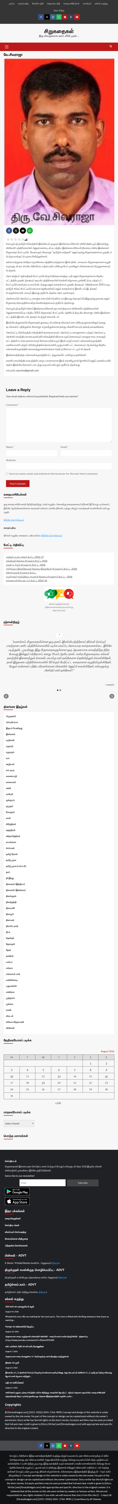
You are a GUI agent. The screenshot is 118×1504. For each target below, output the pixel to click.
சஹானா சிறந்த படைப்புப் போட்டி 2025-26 (26, 580)
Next (111, 696)
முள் (17, 1362)
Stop (60, 690)
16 (106, 1076)
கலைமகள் (11, 782)
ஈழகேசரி (10, 740)
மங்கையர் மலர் (13, 974)
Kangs (8, 1326)
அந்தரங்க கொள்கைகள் (16, 1245)
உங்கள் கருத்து (101, 3)
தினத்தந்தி (11, 902)
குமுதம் (9, 806)
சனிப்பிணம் (18, 1382)
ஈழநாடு (9, 746)
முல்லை (9, 1004)
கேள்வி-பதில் (38, 3)
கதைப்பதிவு (23, 3)
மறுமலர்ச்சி (11, 986)
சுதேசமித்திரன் (13, 836)
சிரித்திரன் (11, 824)
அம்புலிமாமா (12, 722)
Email (64, 446)
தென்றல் (10, 938)
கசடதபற (10, 770)
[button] (7, 46)
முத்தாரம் (10, 998)
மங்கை (9, 968)
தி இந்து (10, 878)
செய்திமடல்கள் (12, 1225)
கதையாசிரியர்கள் (71, 3)
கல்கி (8, 788)
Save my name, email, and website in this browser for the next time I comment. (53, 473)
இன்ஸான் (10, 734)
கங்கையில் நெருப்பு (25, 1326)
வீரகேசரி (10, 1027)
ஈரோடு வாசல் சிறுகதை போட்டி (21, 572)
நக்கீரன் (10, 956)
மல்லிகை (10, 992)
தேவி (8, 950)
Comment (12, 404)
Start (58, 690)
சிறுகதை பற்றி (53, 3)
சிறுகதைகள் (59, 31)
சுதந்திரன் (11, 830)
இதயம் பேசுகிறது (14, 728)
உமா (8, 758)
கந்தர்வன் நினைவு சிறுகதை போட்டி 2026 (26, 560)
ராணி (8, 1010)
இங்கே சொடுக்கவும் (14, 519)
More (55, 1262)
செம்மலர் (10, 848)
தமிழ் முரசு (11, 860)
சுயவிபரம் (87, 3)
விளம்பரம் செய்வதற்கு (15, 1232)
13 (59, 1076)
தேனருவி (10, 944)
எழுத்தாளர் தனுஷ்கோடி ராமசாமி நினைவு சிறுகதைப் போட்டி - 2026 (39, 576)
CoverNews (79, 1499)
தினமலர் (10, 920)
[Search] (111, 46)
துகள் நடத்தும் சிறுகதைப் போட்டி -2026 (25, 564)
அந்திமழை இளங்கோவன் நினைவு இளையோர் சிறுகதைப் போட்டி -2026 (41, 568)
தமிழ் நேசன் (12, 854)
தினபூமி (10, 914)
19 (43, 1082)
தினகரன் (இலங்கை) (16, 890)
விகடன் (9, 1016)
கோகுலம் (10, 812)
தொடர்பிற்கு (59, 10)
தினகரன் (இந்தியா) (15, 884)
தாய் (8, 872)
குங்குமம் (10, 800)
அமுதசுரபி (11, 716)
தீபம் (8, 932)
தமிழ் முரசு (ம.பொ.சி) (16, 866)
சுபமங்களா (11, 842)
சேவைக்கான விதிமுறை (16, 1238)
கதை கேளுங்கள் (13, 1218)
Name (10, 446)
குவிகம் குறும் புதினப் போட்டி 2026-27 (25, 556)
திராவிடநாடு (12, 926)
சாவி (8, 818)
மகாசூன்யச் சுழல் (25, 1306)
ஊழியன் (10, 764)
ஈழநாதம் (10, 752)
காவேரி (9, 794)
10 (11, 1076)
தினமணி (10, 908)
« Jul (58, 1102)
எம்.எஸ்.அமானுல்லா (35, 1346)
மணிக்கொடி (12, 980)
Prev (6, 696)
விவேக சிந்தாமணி (15, 1022)
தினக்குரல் (11, 896)
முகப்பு (12, 3)
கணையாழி (11, 776)
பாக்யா (9, 962)
